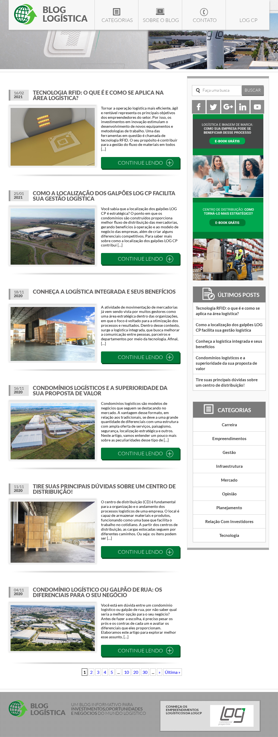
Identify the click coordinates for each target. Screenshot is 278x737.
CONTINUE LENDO (140, 162)
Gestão (229, 452)
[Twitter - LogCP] (213, 111)
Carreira (229, 424)
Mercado (229, 480)
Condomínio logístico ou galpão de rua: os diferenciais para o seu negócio (97, 592)
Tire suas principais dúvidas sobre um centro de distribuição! (104, 489)
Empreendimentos (229, 438)
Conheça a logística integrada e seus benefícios (104, 291)
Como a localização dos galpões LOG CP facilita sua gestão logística (104, 196)
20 (135, 672)
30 (145, 672)
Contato (205, 20)
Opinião (229, 493)
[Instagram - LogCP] (228, 111)
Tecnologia (229, 535)
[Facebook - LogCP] (199, 111)
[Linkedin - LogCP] (242, 111)
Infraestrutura (229, 466)
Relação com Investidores (229, 521)
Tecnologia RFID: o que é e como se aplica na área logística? (98, 95)
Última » (172, 672)
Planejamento (229, 507)
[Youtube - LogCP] (257, 111)
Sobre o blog (161, 20)
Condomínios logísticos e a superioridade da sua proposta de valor (100, 390)
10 (126, 672)
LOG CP (248, 20)
